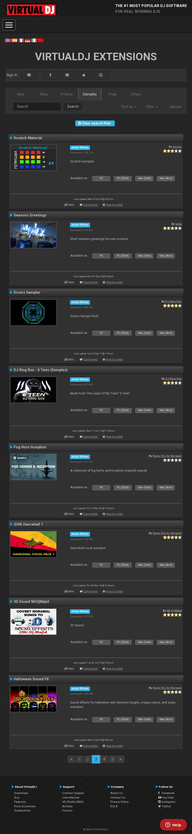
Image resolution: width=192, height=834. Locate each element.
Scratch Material (28, 138)
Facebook (167, 793)
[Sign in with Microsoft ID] (67, 75)
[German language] (27, 40)
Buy (17, 797)
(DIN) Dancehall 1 (28, 524)
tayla (179, 224)
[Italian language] (34, 40)
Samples (90, 94)
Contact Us (117, 797)
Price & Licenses (25, 806)
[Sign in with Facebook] (50, 75)
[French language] (21, 40)
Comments (90, 204)
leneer (177, 146)
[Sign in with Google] (101, 75)
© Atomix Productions (96, 829)
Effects (67, 94)
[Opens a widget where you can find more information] (173, 825)
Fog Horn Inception (30, 447)
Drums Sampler (27, 292)
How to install (114, 204)
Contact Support (73, 793)
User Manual (70, 797)
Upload (175, 107)
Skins (44, 94)
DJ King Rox (174, 301)
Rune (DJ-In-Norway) (167, 456)
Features (20, 802)
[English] (7, 40)
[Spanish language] (14, 40)
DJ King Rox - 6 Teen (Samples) (41, 370)
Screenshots (22, 810)
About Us (116, 793)
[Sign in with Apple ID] (83, 75)
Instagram (168, 802)
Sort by (127, 107)
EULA (114, 806)
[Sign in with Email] (29, 75)
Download (21, 793)
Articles (67, 806)
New (20, 94)
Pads (113, 94)
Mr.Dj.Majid (174, 610)
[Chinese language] (41, 40)
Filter (150, 107)
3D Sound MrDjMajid (31, 602)
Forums (67, 810)
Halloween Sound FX (31, 679)
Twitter (166, 806)
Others (135, 94)
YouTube (167, 797)
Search (73, 106)
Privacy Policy (119, 802)
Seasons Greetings (30, 215)
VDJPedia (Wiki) (73, 802)
